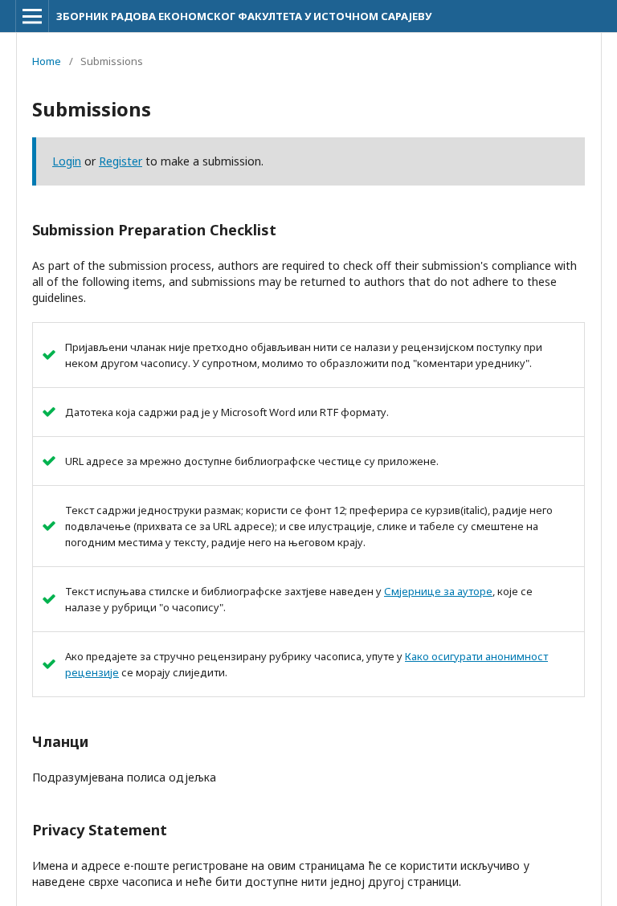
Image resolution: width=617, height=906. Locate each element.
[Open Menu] (32, 16)
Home (46, 61)
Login (66, 161)
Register (120, 161)
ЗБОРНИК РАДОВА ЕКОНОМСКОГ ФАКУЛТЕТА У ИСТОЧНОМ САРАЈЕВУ (243, 16)
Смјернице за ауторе (438, 591)
